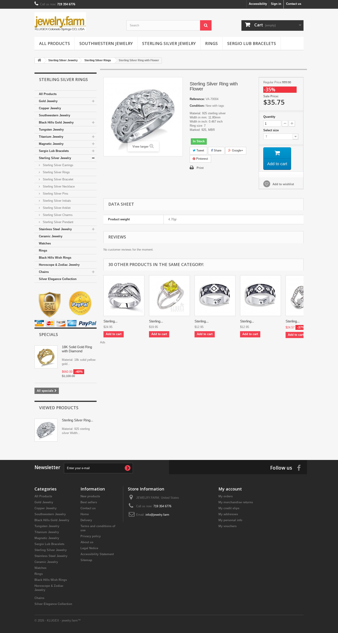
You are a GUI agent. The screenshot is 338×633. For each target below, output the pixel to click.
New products (90, 496)
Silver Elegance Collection (58, 279)
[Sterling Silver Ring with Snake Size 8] (260, 295)
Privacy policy (90, 536)
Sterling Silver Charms (57, 215)
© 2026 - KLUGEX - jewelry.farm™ (57, 620)
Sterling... (110, 321)
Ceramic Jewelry (50, 236)
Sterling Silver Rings (56, 172)
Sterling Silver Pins (55, 193)
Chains (44, 272)
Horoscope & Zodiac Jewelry (59, 264)
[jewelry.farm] (77, 21)
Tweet (199, 150)
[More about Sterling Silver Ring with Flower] (45, 430)
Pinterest (201, 158)
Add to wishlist (283, 184)
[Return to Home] (39, 60)
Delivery (86, 520)
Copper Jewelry (50, 108)
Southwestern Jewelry (106, 43)
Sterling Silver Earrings (57, 165)
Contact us (293, 4)
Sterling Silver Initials (56, 200)
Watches (45, 243)
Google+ (237, 150)
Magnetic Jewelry (51, 144)
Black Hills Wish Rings (55, 257)
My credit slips (228, 508)
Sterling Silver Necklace (58, 186)
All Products (54, 43)
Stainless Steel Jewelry (55, 229)
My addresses (228, 514)
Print (200, 168)
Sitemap (86, 560)
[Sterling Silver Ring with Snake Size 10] (215, 295)
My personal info (230, 520)
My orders (225, 496)
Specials (48, 334)
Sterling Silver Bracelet (57, 179)
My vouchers (227, 526)
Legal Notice (89, 548)
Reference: (197, 99)
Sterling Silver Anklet (56, 208)
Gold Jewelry (48, 101)
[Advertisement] (203, 355)
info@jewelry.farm (157, 514)
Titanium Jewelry (51, 136)
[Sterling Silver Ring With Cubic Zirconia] (123, 295)
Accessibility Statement (97, 554)
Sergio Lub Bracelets (251, 43)
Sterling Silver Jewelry (169, 43)
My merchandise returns (235, 502)
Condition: (197, 105)
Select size (271, 130)
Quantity (269, 116)
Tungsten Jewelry (51, 129)
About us (86, 542)
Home (84, 514)
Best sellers (88, 502)
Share (217, 150)
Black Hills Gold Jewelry (56, 122)
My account (230, 489)
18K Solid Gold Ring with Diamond (77, 349)
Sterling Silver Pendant (57, 222)
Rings (211, 43)
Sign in (276, 4)
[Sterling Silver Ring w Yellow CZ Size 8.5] (169, 295)
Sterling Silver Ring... (77, 420)
